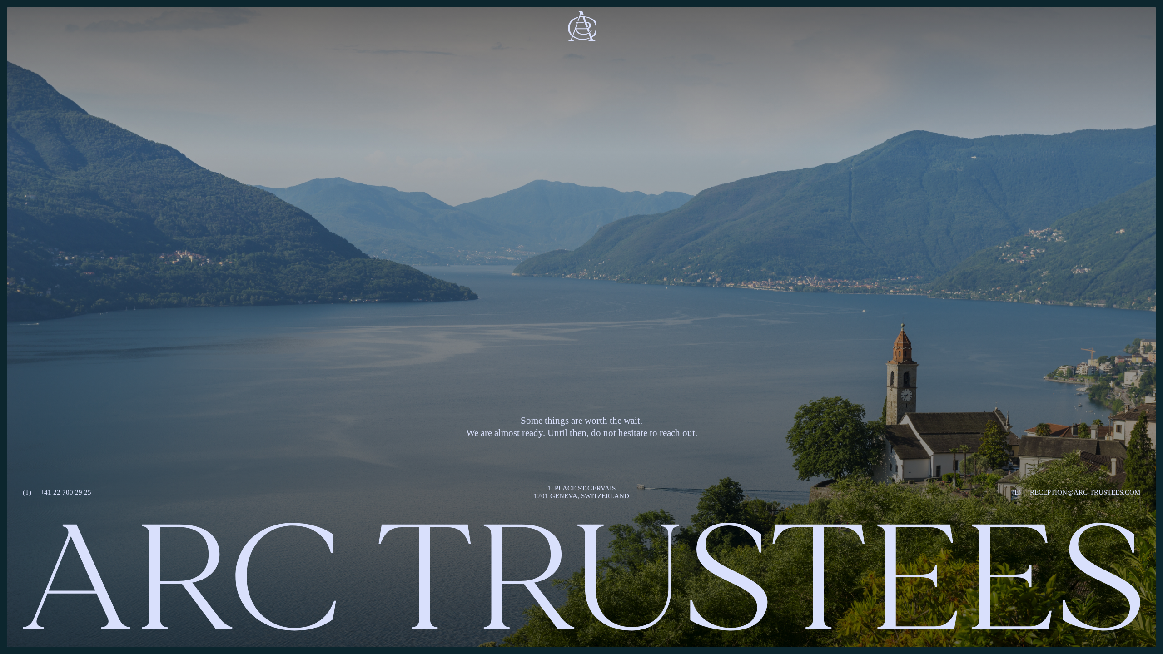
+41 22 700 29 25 (57, 492)
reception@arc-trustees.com (1076, 492)
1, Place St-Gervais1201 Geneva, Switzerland (581, 492)
